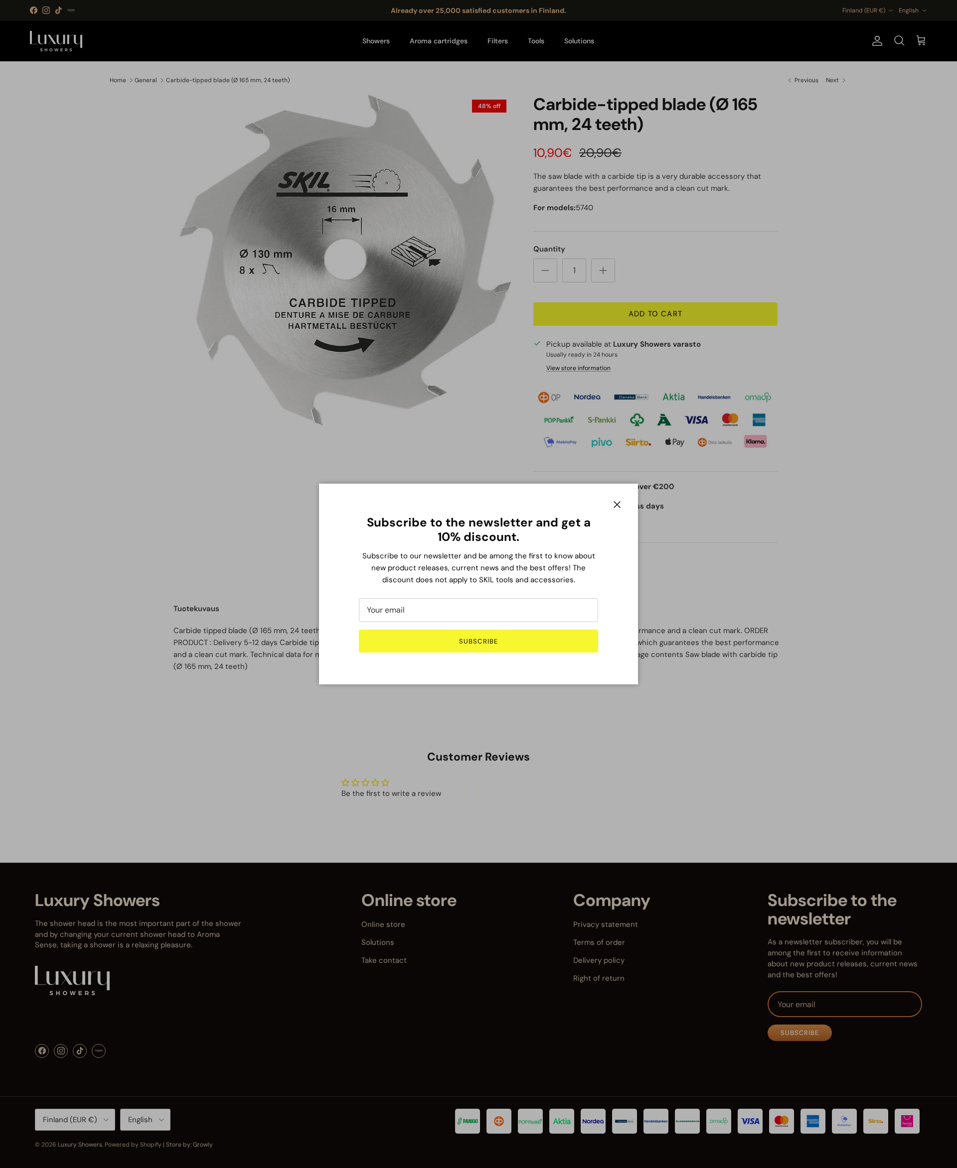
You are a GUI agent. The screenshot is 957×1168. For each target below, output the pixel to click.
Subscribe (478, 641)
